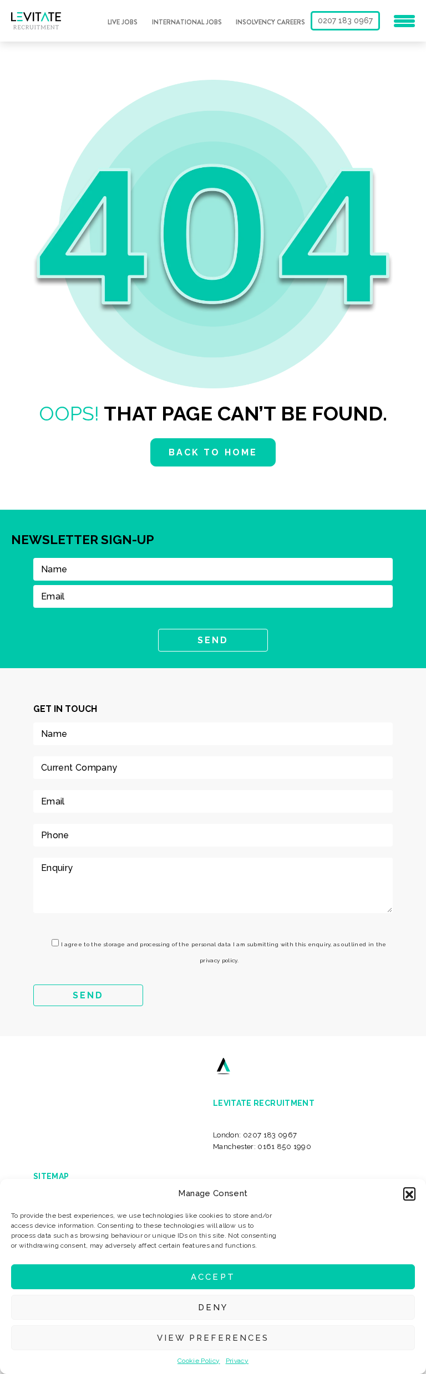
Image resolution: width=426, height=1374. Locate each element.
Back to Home (213, 452)
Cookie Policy (199, 1361)
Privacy (237, 1361)
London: (255, 1135)
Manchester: (262, 1146)
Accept (213, 1277)
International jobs (187, 22)
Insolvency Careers (270, 22)
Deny (213, 1308)
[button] (409, 1193)
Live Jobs (123, 22)
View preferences (213, 1338)
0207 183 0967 (345, 20)
